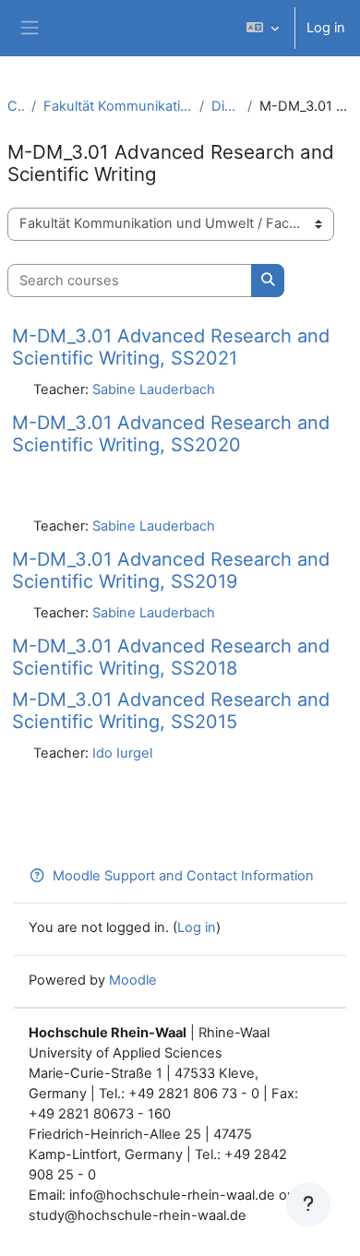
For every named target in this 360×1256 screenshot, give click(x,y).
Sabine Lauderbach (153, 389)
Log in (325, 27)
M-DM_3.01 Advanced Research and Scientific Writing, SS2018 (171, 657)
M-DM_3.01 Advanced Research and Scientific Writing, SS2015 (171, 710)
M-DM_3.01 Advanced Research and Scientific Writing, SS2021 (171, 347)
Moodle (133, 980)
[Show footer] (308, 1204)
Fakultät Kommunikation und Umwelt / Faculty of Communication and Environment (117, 106)
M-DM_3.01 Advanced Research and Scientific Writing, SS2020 (171, 434)
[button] (262, 28)
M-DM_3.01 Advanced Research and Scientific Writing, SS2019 (171, 570)
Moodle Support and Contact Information (183, 875)
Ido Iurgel (122, 753)
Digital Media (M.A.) (225, 106)
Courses (15, 106)
